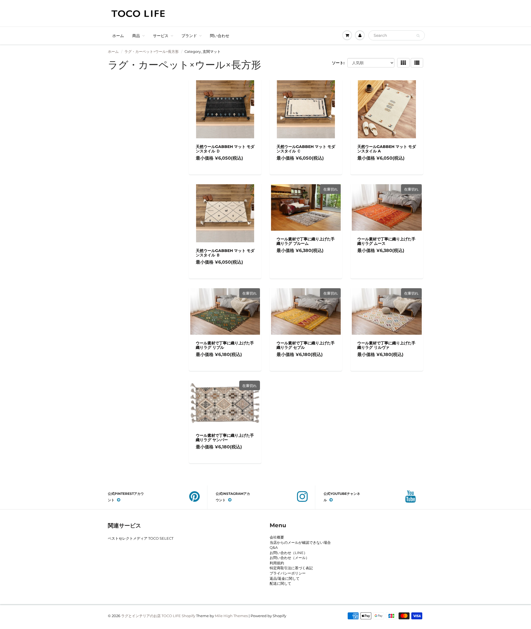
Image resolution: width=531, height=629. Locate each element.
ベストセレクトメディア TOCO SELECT (140, 538)
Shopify (188, 616)
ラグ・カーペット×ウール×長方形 (151, 51)
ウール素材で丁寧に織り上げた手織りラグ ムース (386, 241)
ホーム (118, 35)
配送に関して (280, 583)
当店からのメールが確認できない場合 (300, 542)
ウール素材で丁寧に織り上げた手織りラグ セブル (306, 345)
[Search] (418, 35)
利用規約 (277, 563)
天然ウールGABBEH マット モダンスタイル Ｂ (225, 253)
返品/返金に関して (285, 578)
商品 (136, 35)
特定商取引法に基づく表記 (291, 568)
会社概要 (277, 537)
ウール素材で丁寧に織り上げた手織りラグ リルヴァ (386, 345)
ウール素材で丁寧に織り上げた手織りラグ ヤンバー (225, 437)
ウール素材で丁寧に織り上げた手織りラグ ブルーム (306, 241)
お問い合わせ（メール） (289, 557)
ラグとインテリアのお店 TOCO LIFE (151, 616)
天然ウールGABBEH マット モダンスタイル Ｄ (225, 149)
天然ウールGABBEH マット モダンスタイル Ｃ (306, 149)
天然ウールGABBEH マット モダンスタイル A (386, 149)
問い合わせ (219, 35)
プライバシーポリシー (288, 573)
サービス (160, 35)
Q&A (274, 547)
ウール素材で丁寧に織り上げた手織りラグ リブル (225, 345)
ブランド (189, 35)
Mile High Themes (231, 616)
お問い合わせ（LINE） (288, 552)
